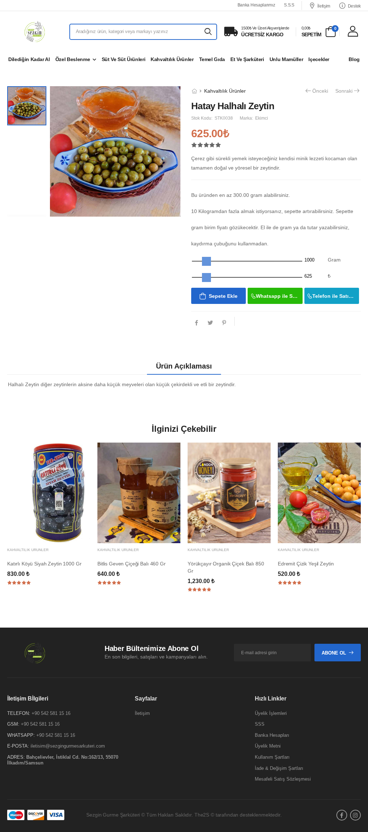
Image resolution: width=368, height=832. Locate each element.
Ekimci (261, 118)
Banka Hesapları (272, 735)
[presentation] (355, 521)
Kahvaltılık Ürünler (172, 59)
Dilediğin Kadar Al (29, 59)
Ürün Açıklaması (184, 366)
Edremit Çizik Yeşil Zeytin (306, 564)
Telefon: (18, 713)
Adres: (16, 757)
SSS (259, 724)
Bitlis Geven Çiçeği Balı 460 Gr (131, 564)
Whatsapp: (21, 735)
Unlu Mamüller (286, 59)
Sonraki (344, 91)
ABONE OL (334, 653)
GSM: (13, 724)
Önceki (320, 91)
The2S (201, 815)
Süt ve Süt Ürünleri (123, 59)
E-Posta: (18, 746)
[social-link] (341, 815)
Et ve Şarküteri (247, 59)
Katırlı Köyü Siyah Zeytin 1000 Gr (44, 564)
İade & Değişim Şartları (279, 768)
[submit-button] (208, 32)
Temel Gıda (212, 59)
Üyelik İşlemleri (271, 713)
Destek (354, 6)
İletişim (323, 6)
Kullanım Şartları (272, 757)
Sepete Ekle (223, 296)
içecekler (318, 59)
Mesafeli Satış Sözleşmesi (283, 779)
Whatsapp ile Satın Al (279, 296)
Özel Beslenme (72, 59)
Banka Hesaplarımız (256, 5)
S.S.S (289, 5)
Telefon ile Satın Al (335, 296)
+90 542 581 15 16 (51, 713)
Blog (354, 59)
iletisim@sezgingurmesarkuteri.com (68, 746)
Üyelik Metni (268, 746)
